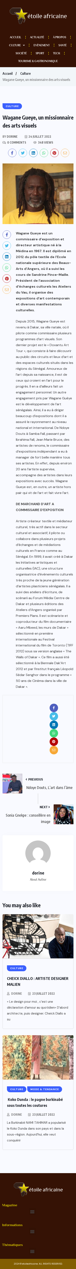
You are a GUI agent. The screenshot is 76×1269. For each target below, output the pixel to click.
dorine (16, 993)
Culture (15, 45)
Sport (40, 53)
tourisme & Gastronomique (38, 61)
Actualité (37, 37)
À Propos (59, 37)
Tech (56, 53)
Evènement (42, 45)
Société (21, 53)
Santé (62, 45)
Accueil (15, 37)
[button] (32, 1211)
